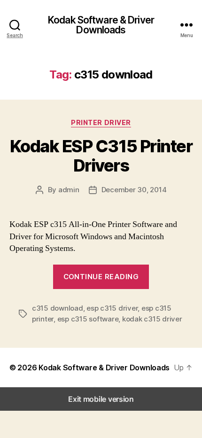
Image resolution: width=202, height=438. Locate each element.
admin (68, 189)
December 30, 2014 (134, 189)
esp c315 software (88, 318)
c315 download (57, 308)
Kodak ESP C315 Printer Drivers (101, 156)
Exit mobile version (101, 399)
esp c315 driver (112, 308)
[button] (183, 367)
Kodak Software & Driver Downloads (101, 25)
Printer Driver (101, 122)
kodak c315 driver (152, 318)
